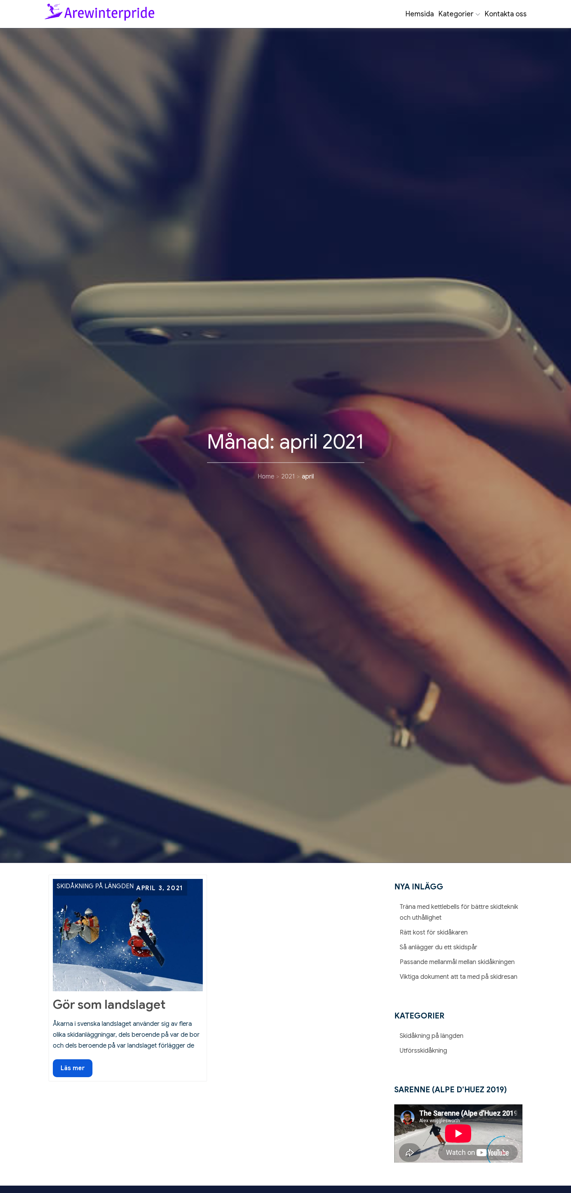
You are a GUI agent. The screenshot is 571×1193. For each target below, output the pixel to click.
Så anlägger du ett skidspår (438, 947)
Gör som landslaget (109, 1004)
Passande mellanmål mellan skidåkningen (457, 962)
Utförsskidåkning (423, 1051)
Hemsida (420, 14)
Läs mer (76, 1070)
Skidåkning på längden (95, 886)
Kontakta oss (506, 14)
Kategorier (456, 14)
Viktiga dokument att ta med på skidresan (458, 977)
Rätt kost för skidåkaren (434, 932)
